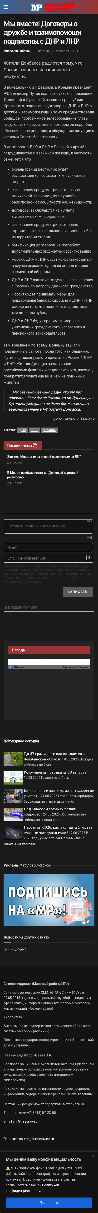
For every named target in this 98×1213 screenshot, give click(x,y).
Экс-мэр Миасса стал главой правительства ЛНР (44, 457)
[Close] (93, 1155)
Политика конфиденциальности (29, 1139)
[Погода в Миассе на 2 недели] (75, 667)
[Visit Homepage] (52, 7)
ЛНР (34, 430)
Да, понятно (49, 1203)
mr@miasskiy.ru (25, 1121)
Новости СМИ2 (15, 950)
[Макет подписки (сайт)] (49, 900)
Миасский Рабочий (17, 51)
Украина (49, 430)
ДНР (23, 430)
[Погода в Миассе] (49, 662)
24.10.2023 (16, 483)
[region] (49, 1182)
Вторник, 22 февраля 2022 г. (58, 51)
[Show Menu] (6, 7)
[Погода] (17, 667)
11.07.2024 (16, 462)
